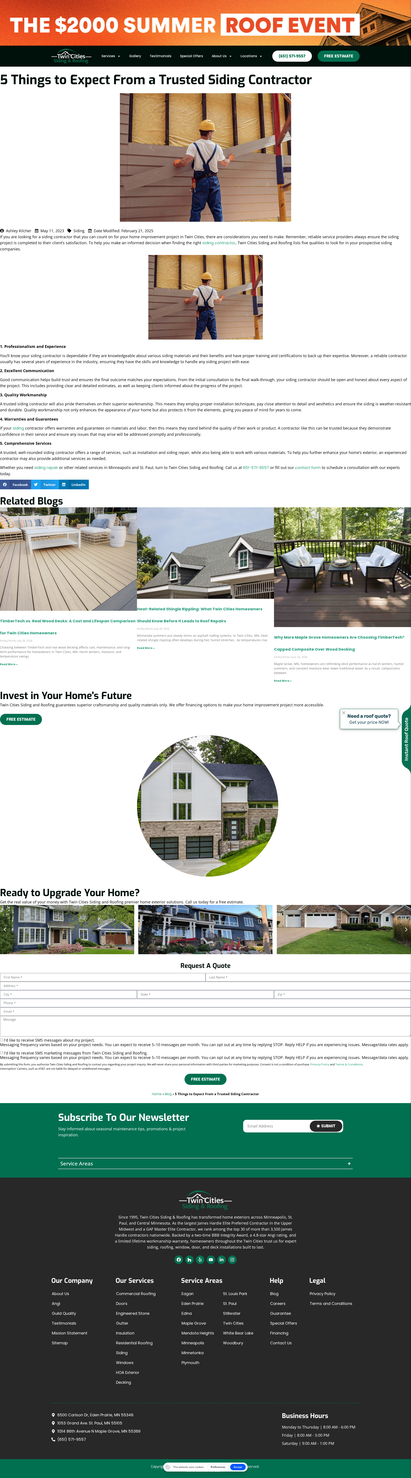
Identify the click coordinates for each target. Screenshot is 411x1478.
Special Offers (191, 56)
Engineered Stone (132, 1313)
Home (157, 1094)
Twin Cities (233, 1323)
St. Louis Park (235, 1293)
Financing (279, 1333)
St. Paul (230, 1303)
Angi (56, 1303)
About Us (219, 56)
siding (18, 428)
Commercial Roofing (136, 1293)
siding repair (46, 467)
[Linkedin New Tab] (221, 1259)
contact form (308, 467)
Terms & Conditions (349, 1064)
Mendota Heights (198, 1333)
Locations (249, 56)
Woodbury (233, 1343)
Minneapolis (193, 1343)
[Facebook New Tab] (178, 1259)
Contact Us (281, 1343)
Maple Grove (194, 1323)
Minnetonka (193, 1352)
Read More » (9, 664)
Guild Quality (64, 1313)
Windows (125, 1362)
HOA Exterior (127, 1372)
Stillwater (232, 1313)
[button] (15, 484)
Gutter (122, 1323)
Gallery (135, 56)
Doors (121, 1303)
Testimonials (160, 56)
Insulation (125, 1333)
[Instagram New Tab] (232, 1259)
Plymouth (190, 1362)
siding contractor (218, 243)
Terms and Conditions (331, 1303)
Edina (187, 1313)
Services (108, 56)
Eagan (188, 1293)
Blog (168, 1094)
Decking (123, 1382)
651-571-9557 (256, 467)
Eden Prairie (193, 1303)
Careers (278, 1303)
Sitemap (60, 1343)
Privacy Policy (319, 1064)
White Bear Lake (238, 1333)
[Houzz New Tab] (189, 1259)
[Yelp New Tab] (200, 1259)
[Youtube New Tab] (211, 1259)
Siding (122, 1352)
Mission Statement (69, 1333)
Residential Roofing (134, 1343)
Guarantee (280, 1313)
